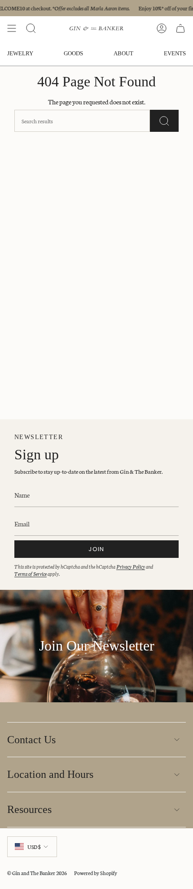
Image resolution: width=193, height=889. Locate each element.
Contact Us (31, 739)
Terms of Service (30, 573)
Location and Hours (50, 774)
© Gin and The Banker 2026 (37, 872)
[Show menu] (12, 28)
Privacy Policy (130, 566)
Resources (29, 809)
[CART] (180, 28)
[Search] (164, 121)
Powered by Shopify (95, 872)
